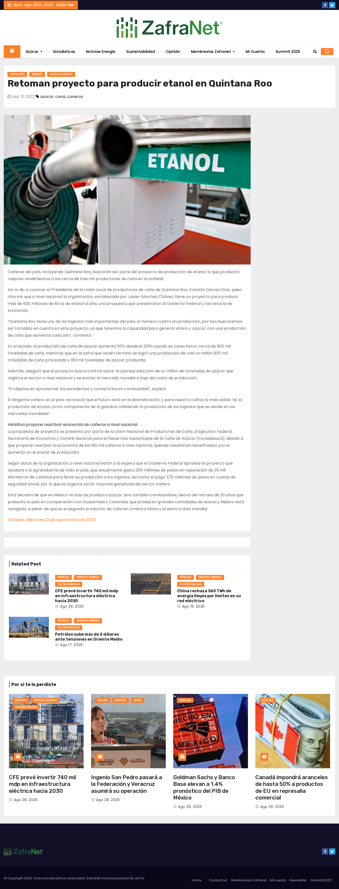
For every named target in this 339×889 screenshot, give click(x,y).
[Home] (12, 51)
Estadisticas (64, 51)
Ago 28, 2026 (72, 606)
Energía (37, 74)
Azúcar (33, 51)
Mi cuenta (255, 51)
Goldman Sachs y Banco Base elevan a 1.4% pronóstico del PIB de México (204, 787)
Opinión (173, 51)
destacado (17, 74)
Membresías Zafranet (211, 51)
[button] (315, 51)
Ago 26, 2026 (190, 806)
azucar (47, 96)
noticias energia (61, 74)
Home (197, 880)
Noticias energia (100, 51)
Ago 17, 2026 (71, 644)
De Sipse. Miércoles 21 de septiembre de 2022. (52, 520)
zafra (137, 700)
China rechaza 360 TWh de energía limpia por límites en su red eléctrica (209, 596)
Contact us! (218, 880)
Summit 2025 (288, 51)
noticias (63, 577)
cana (60, 96)
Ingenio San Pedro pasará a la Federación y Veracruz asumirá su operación (126, 784)
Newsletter (298, 880)
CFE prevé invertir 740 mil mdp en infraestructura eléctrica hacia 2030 (86, 596)
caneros (75, 96)
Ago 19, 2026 (193, 606)
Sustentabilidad (140, 51)
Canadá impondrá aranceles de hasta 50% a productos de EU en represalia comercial (291, 787)
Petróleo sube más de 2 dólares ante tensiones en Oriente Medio (88, 637)
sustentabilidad (69, 584)
